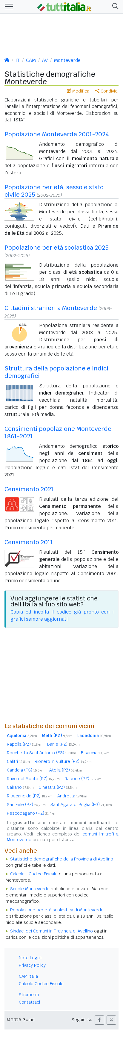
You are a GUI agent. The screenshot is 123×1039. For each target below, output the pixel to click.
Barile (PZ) (63, 744)
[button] (114, 6)
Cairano (20, 787)
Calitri (18, 761)
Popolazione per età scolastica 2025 (56, 247)
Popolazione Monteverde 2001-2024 (56, 134)
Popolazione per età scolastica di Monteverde (57, 910)
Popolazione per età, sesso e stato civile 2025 (54, 190)
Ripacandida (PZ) (30, 796)
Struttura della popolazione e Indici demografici (56, 372)
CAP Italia (28, 976)
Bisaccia (95, 752)
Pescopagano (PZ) (31, 813)
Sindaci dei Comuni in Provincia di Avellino (51, 931)
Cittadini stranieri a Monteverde (50, 308)
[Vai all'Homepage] (64, 6)
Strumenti (29, 994)
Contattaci (29, 1002)
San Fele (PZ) (26, 804)
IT (18, 60)
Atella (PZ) (65, 770)
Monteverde (67, 60)
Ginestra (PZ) (58, 787)
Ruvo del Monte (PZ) (33, 778)
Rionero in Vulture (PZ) (63, 761)
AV (45, 60)
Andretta (72, 796)
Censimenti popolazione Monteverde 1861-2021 (57, 432)
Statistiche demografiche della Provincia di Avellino (61, 859)
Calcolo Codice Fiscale (41, 983)
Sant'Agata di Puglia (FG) (81, 804)
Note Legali (30, 957)
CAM (31, 60)
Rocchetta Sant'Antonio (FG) (41, 752)
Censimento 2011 (28, 542)
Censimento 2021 (29, 489)
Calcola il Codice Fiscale (34, 874)
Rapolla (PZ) (24, 744)
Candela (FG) (25, 770)
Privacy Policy (32, 965)
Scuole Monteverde (30, 888)
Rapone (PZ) (83, 778)
